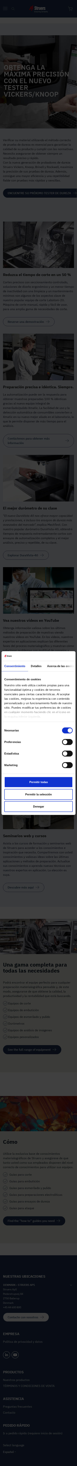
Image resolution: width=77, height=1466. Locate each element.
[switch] (67, 742)
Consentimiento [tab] (14, 666)
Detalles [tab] (36, 666)
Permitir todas (38, 782)
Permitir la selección (38, 794)
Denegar (38, 806)
